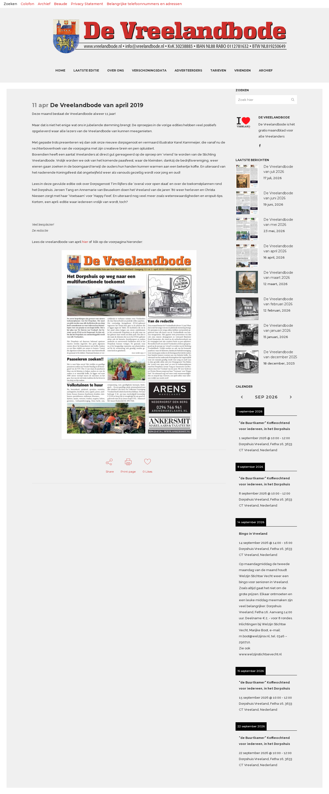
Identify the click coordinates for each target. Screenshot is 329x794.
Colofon (27, 4)
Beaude (60, 4)
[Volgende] (291, 397)
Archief (44, 4)
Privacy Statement (87, 4)
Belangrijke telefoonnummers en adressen (144, 4)
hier (85, 242)
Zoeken (10, 4)
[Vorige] (242, 397)
